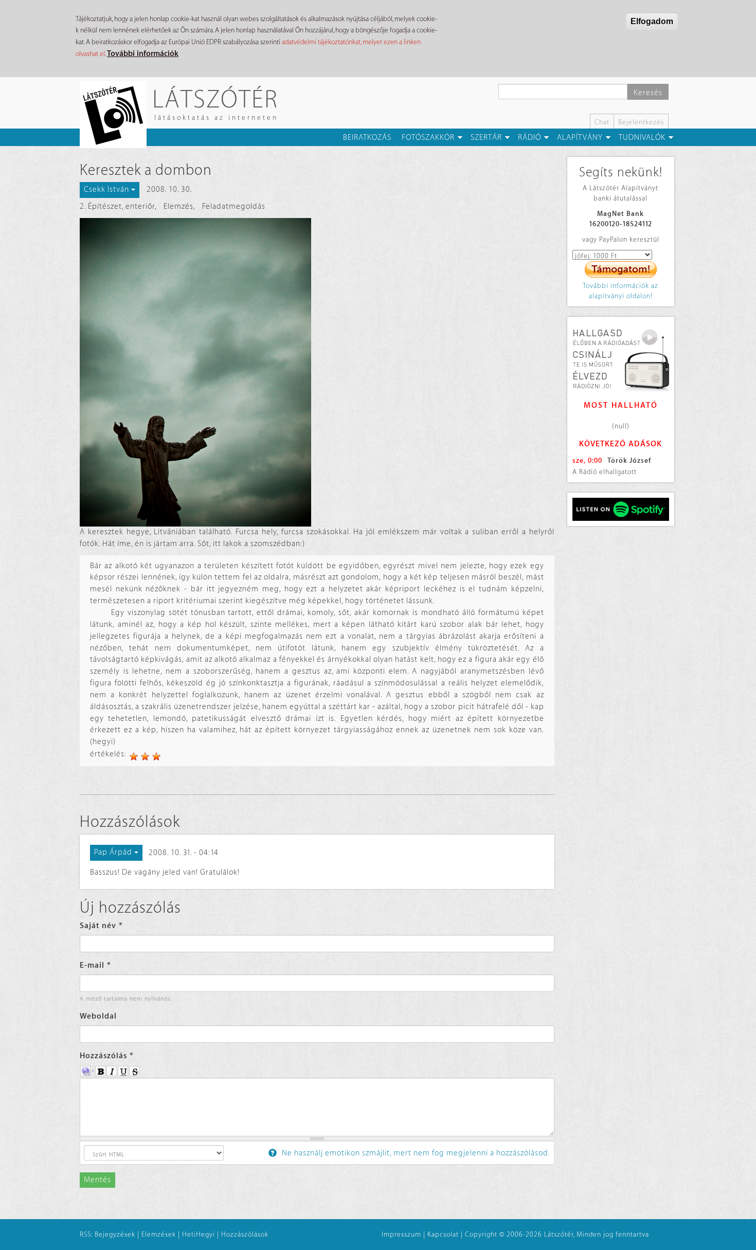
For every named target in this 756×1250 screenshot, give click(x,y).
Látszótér (215, 98)
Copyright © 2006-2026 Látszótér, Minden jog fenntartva (557, 1234)
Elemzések (158, 1234)
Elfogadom (652, 21)
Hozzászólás (107, 1056)
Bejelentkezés (641, 122)
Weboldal (98, 1016)
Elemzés (178, 206)
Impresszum (401, 1234)
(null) (620, 426)
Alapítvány (580, 137)
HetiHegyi (198, 1234)
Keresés (648, 92)
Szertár (486, 137)
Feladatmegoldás (233, 206)
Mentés (97, 1179)
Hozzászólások (244, 1234)
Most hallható (621, 405)
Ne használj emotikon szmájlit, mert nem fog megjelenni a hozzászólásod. (415, 1153)
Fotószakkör (428, 137)
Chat (602, 122)
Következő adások (620, 444)
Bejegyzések (115, 1234)
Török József (629, 460)
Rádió (529, 137)
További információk (142, 53)
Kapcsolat (443, 1234)
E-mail (95, 965)
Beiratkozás (367, 137)
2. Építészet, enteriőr (117, 206)
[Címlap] (117, 114)
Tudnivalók (642, 137)
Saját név (101, 925)
